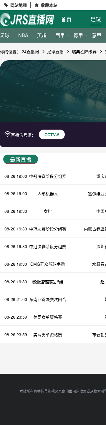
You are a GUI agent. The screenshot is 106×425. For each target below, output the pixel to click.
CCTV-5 (51, 135)
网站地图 (18, 5)
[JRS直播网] (27, 19)
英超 (42, 35)
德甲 (78, 35)
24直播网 (30, 51)
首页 (66, 19)
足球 (95, 19)
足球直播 (55, 51)
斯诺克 (48, 282)
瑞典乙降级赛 (84, 51)
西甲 (60, 35)
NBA (23, 35)
